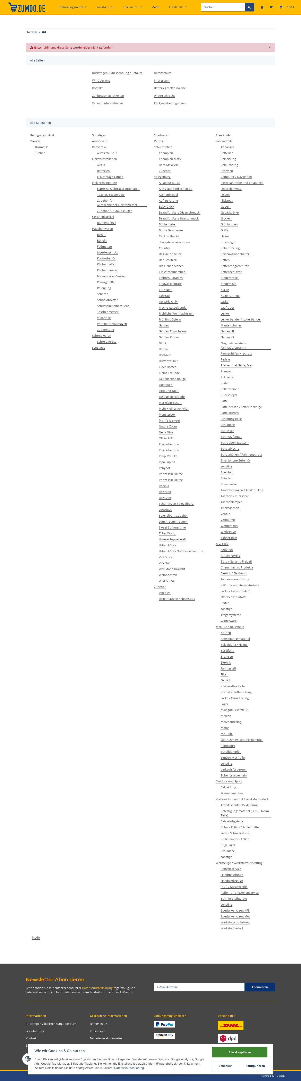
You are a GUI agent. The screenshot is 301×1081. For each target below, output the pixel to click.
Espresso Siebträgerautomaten (118, 189)
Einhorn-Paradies (171, 278)
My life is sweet (169, 420)
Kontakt (97, 88)
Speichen (227, 472)
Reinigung (104, 288)
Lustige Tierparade (172, 397)
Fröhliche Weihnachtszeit (176, 313)
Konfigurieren (255, 1065)
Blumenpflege (106, 223)
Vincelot (164, 563)
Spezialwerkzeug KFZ (235, 910)
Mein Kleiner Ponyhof (173, 408)
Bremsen (227, 171)
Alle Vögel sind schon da (175, 189)
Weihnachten (168, 575)
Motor (225, 728)
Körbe (225, 290)
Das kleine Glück (170, 254)
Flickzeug (227, 200)
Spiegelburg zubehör (173, 515)
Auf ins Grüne (168, 200)
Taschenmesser (108, 312)
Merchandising (231, 722)
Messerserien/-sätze (111, 276)
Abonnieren (260, 987)
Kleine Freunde (169, 373)
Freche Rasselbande (173, 307)
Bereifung (227, 650)
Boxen (101, 234)
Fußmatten (104, 246)
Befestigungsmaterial (235, 639)
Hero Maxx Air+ (169, 165)
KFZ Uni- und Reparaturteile (240, 585)
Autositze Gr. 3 (107, 153)
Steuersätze (229, 484)
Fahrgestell (228, 668)
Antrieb (226, 633)
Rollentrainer (230, 389)
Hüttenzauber (168, 361)
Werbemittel (229, 526)
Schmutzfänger (231, 437)
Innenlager (228, 242)
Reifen (225, 383)
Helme (225, 236)
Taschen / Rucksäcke (235, 496)
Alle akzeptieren (240, 1052)
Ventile (225, 514)
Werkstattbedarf (232, 928)
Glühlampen (229, 224)
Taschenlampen (232, 502)
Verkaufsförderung (234, 769)
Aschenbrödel (168, 195)
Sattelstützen (230, 413)
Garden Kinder (169, 337)
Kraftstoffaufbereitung (236, 692)
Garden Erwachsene (173, 331)
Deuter (158, 141)
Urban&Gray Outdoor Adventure (181, 551)
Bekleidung (228, 159)
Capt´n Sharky (169, 236)
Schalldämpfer (231, 752)
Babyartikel (100, 147)
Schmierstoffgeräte (234, 898)
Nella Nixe (166, 432)
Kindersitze (228, 284)
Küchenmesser (107, 270)
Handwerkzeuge (232, 881)
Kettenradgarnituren (235, 266)
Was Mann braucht (172, 569)
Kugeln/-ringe (230, 296)
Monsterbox (167, 414)
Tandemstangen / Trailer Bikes (242, 490)
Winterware (229, 621)
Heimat (164, 349)
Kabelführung (230, 248)
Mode (36, 937)
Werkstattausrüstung (235, 922)
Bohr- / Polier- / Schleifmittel (240, 827)
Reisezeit (165, 492)
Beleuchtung (229, 165)
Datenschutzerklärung (97, 988)
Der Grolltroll (168, 260)
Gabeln (226, 206)
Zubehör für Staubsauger (114, 211)
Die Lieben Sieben (171, 266)
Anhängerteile (230, 555)
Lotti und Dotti (169, 391)
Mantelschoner (231, 325)
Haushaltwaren (102, 229)
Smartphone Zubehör (235, 460)
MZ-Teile (227, 734)
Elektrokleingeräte (104, 183)
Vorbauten (228, 520)
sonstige (226, 466)
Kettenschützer (231, 272)
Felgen (225, 195)
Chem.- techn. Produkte (237, 567)
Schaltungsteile (231, 419)
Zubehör (165, 171)
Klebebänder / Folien (235, 839)
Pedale (225, 359)
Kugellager (228, 845)
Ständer (226, 478)
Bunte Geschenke (171, 230)
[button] (261, 7)
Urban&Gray (167, 545)
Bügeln (102, 240)
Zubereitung (105, 330)
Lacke (224, 301)
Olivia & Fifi (166, 438)
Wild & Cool (167, 581)
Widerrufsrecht (164, 96)
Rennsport (228, 746)
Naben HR (228, 331)
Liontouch (165, 385)
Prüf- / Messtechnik (234, 887)
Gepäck (226, 680)
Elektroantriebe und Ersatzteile (242, 183)
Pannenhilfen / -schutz (236, 353)
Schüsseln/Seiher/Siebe (113, 306)
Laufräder (227, 307)
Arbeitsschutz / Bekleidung (239, 805)
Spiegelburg (162, 177)
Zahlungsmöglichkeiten (108, 96)
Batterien (103, 171)
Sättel (225, 401)
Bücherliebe (167, 224)
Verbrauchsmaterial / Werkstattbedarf (242, 799)
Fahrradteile (224, 141)
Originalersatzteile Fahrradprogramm (233, 345)
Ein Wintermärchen (172, 272)
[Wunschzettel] (271, 7)
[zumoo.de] (26, 7)
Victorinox (104, 318)
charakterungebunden (174, 242)
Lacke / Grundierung (235, 698)
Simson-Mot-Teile (233, 757)
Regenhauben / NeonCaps (177, 599)
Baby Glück (166, 206)
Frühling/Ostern (170, 319)
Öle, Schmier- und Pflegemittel (242, 740)
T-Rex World (167, 533)
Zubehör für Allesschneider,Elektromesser (117, 203)
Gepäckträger (230, 212)
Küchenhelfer (106, 264)
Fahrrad (164, 296)
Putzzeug (227, 377)
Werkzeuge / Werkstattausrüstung (239, 863)
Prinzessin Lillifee (171, 474)
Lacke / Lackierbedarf (235, 591)
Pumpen (226, 371)
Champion (166, 153)
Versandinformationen (107, 103)
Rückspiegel (229, 395)
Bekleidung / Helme (234, 645)
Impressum (162, 80)
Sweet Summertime (172, 527)
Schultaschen (163, 147)
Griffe (225, 230)
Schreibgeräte (106, 341)
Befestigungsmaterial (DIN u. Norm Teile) (245, 813)
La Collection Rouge (172, 379)
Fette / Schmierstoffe (235, 833)
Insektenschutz (107, 252)
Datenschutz (162, 73)
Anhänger (227, 147)
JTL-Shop (280, 1076)
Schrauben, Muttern (234, 442)
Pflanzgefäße (106, 282)
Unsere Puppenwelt (172, 539)
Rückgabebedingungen (170, 103)
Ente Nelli (165, 290)
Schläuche (228, 425)
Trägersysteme (231, 615)
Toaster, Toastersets (110, 195)
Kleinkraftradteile (233, 686)
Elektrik (226, 662)
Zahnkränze (229, 538)
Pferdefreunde (169, 444)
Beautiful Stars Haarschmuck (179, 218)
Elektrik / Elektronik (234, 573)
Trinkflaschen (230, 508)
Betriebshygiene (232, 821)
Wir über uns (101, 80)
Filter (224, 674)
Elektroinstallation (104, 159)
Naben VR (227, 337)
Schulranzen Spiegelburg (176, 504)
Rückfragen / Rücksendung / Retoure (117, 73)
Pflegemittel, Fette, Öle (236, 365)
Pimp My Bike (168, 456)
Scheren (102, 294)
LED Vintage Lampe (110, 177)
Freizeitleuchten (232, 793)
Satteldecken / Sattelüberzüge (241, 407)
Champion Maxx (170, 159)
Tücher (40, 153)
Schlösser (227, 431)
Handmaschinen (232, 875)
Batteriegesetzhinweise (170, 88)
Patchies (164, 593)
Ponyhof (164, 468)
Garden (164, 325)
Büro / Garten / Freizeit (236, 561)
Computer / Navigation (236, 177)
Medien (226, 716)
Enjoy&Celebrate (170, 284)
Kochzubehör (106, 258)
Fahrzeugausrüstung (235, 579)
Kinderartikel (230, 278)
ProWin (35, 141)
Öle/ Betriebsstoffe (234, 597)
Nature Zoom (168, 426)
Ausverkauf (100, 141)
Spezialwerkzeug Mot (235, 916)
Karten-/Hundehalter (235, 254)
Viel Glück (165, 557)
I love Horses (167, 367)
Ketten (225, 260)
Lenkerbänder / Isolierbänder (241, 319)
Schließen (226, 1065)
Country (164, 248)
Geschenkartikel (103, 217)
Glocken (226, 218)
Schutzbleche (230, 448)
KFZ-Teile (222, 544)
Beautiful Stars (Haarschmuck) (179, 212)
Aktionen (227, 549)
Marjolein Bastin (170, 403)
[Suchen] (249, 7)
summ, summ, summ (173, 521)
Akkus (101, 165)
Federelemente (231, 189)
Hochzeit (165, 355)
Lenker (225, 313)
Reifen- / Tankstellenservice (240, 893)
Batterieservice (231, 869)
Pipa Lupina (167, 462)
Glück (162, 343)
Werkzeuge (228, 532)
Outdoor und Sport (229, 781)
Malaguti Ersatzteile (234, 710)
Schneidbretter (107, 300)
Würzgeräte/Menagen (112, 324)
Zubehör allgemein (234, 775)
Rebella (164, 486)
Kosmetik (41, 147)
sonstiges (98, 347)
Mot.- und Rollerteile (230, 627)
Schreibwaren (101, 336)
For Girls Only (168, 301)
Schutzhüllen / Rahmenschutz (241, 454)
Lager (224, 704)
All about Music (169, 183)
